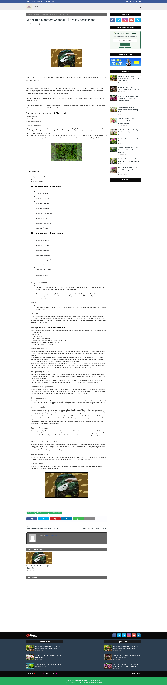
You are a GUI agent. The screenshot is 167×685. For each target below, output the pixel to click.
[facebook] (127, 1)
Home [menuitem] (36, 7)
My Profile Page (50, 1)
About (33, 1)
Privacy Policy (40, 1)
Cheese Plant (35, 14)
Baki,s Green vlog (33, 24)
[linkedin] (139, 635)
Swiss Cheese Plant (42, 512)
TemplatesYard (42, 674)
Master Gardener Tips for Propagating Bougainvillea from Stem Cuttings (128, 79)
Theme (58, 674)
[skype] (140, 1)
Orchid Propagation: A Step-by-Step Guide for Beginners (128, 131)
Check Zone (125, 44)
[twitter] (130, 1)
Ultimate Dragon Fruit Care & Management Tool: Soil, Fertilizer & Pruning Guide (128, 121)
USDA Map (121, 47)
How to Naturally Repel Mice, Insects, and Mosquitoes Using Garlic (128, 110)
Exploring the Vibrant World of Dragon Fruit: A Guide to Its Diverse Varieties (128, 99)
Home (28, 1)
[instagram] (133, 1)
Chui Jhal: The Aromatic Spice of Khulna (48, 664)
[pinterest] (137, 1)
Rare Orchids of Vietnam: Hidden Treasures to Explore (128, 140)
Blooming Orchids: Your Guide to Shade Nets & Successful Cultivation (128, 150)
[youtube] (131, 20)
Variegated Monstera (55, 512)
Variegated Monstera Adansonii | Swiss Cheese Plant (39, 567)
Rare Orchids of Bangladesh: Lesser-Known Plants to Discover (128, 160)
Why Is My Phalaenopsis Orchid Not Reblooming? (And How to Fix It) (129, 170)
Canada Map (128, 47)
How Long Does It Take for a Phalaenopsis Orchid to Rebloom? (129, 89)
